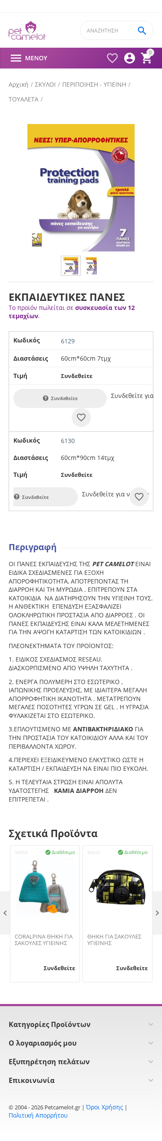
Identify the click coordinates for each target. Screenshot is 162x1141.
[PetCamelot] (27, 30)
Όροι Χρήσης (104, 1107)
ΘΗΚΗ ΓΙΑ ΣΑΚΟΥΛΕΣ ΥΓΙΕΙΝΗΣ (114, 940)
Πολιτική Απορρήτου (38, 1115)
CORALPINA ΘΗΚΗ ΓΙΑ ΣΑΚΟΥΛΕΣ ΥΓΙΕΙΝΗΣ (44, 940)
